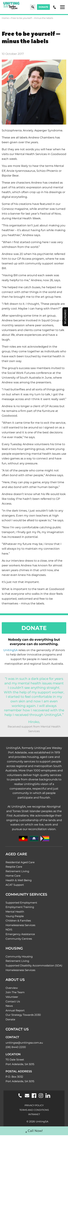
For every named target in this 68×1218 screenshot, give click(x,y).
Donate (43, 7)
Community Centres (19, 938)
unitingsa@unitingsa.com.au (24, 1042)
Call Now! (35, 1131)
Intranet (34, 1114)
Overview (12, 988)
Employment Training (20, 907)
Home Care (13, 875)
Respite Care (14, 866)
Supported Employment (21, 902)
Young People (15, 916)
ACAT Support (15, 884)
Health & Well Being (19, 880)
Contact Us (13, 1001)
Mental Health (15, 911)
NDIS (9, 929)
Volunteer (12, 996)
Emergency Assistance (20, 934)
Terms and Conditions (34, 1109)
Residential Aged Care (20, 862)
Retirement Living (17, 871)
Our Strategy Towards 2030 (23, 1014)
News (9, 1005)
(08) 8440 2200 (16, 1047)
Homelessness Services (20, 925)
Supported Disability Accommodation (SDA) (34, 965)
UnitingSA (10, 650)
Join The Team (15, 992)
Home (5, 18)
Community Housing (19, 956)
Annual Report (15, 1010)
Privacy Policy (34, 1105)
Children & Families (18, 920)
